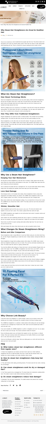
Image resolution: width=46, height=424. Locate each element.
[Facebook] (36, 1)
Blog (5, 24)
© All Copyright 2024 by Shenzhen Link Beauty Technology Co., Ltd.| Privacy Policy (23, 420)
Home (2, 24)
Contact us (21, 8)
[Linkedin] (38, 1)
